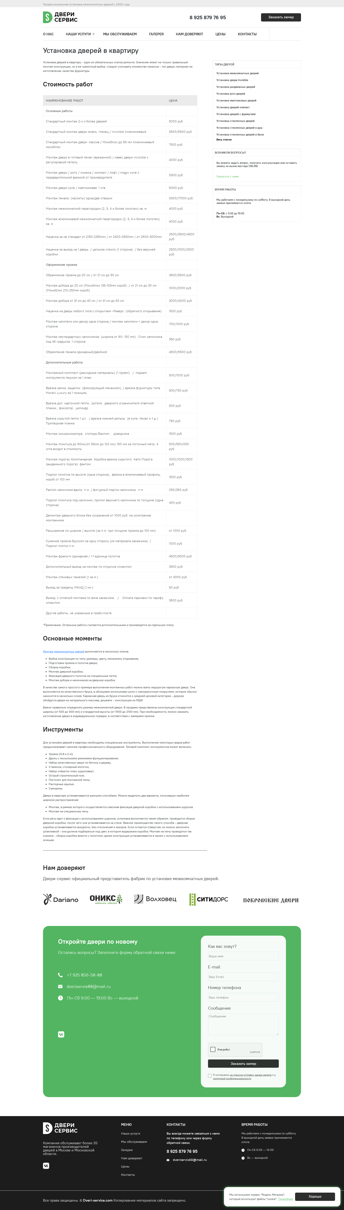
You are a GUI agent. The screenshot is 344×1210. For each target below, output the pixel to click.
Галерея (127, 1150)
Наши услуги (78, 34)
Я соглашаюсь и (244, 1076)
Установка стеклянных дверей (235, 121)
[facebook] (61, 1034)
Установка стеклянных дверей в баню (240, 134)
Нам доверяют (131, 1158)
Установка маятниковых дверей (236, 100)
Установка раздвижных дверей (235, 87)
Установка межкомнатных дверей (237, 73)
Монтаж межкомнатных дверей (63, 651)
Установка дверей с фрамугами (236, 114)
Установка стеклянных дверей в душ (239, 127)
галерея (156, 34)
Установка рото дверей (230, 93)
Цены (125, 1166)
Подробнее (285, 1199)
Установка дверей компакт (233, 107)
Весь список (224, 139)
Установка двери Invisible (232, 80)
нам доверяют (189, 34)
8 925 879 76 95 (208, 17)
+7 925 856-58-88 (84, 975)
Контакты (128, 1175)
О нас (48, 34)
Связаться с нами (227, 176)
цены (221, 34)
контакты (247, 34)
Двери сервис (66, 17)
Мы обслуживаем (120, 34)
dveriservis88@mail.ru (89, 986)
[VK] (47, 1165)
